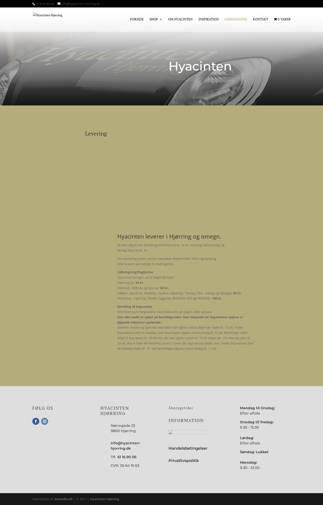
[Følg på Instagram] (44, 421)
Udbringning (236, 19)
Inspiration (208, 19)
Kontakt (260, 19)
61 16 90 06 (47, 3)
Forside (137, 19)
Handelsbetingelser (188, 448)
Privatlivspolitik (184, 460)
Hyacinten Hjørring (104, 499)
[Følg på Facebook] (35, 421)
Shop (153, 19)
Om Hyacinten (180, 19)
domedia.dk (63, 499)
